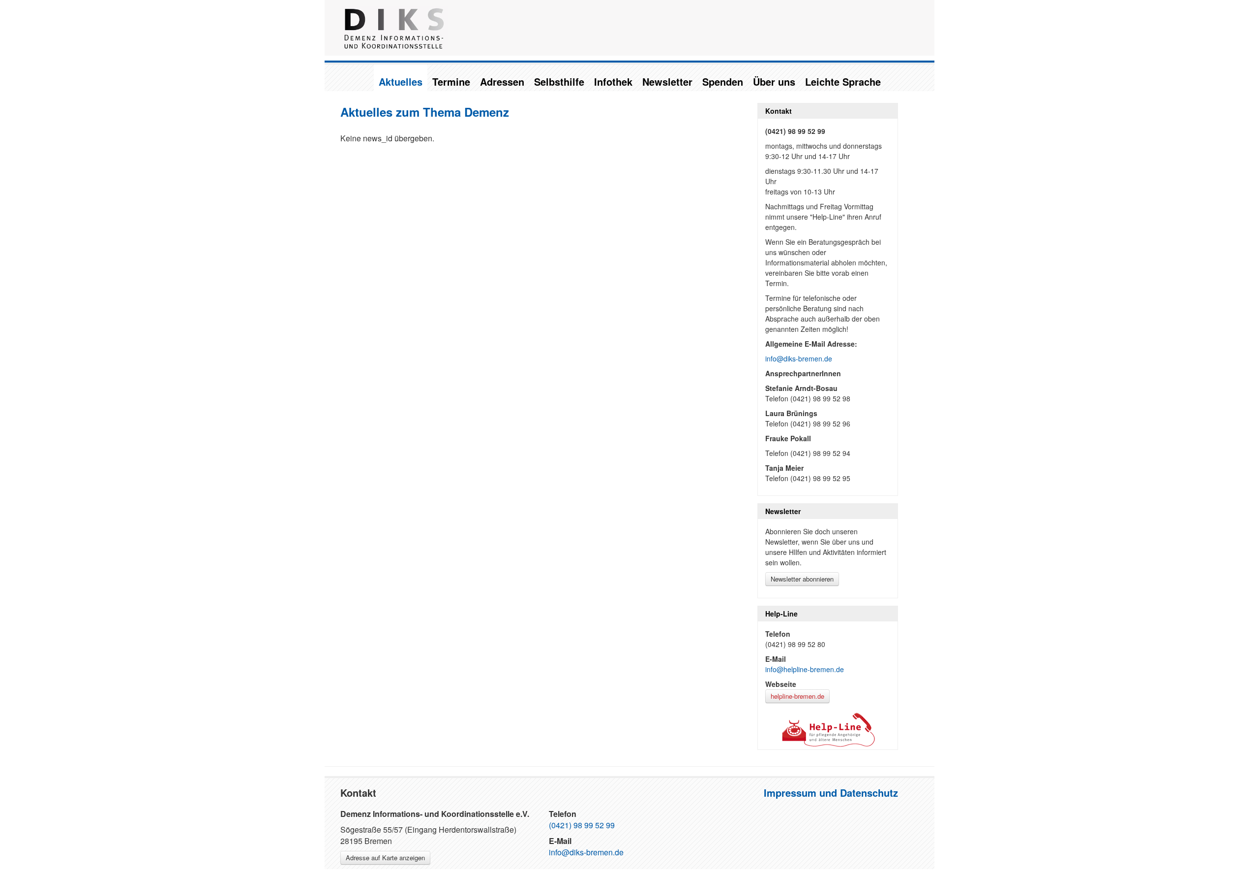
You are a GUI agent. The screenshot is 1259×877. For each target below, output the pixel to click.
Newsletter (667, 81)
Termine (451, 81)
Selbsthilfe (559, 81)
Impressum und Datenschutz (831, 792)
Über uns (774, 81)
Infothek (613, 81)
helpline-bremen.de (797, 696)
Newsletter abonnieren (802, 579)
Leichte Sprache (843, 81)
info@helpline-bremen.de (804, 669)
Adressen (502, 81)
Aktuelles (400, 81)
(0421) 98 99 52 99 (582, 825)
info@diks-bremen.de (798, 358)
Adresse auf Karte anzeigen (385, 857)
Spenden (722, 81)
